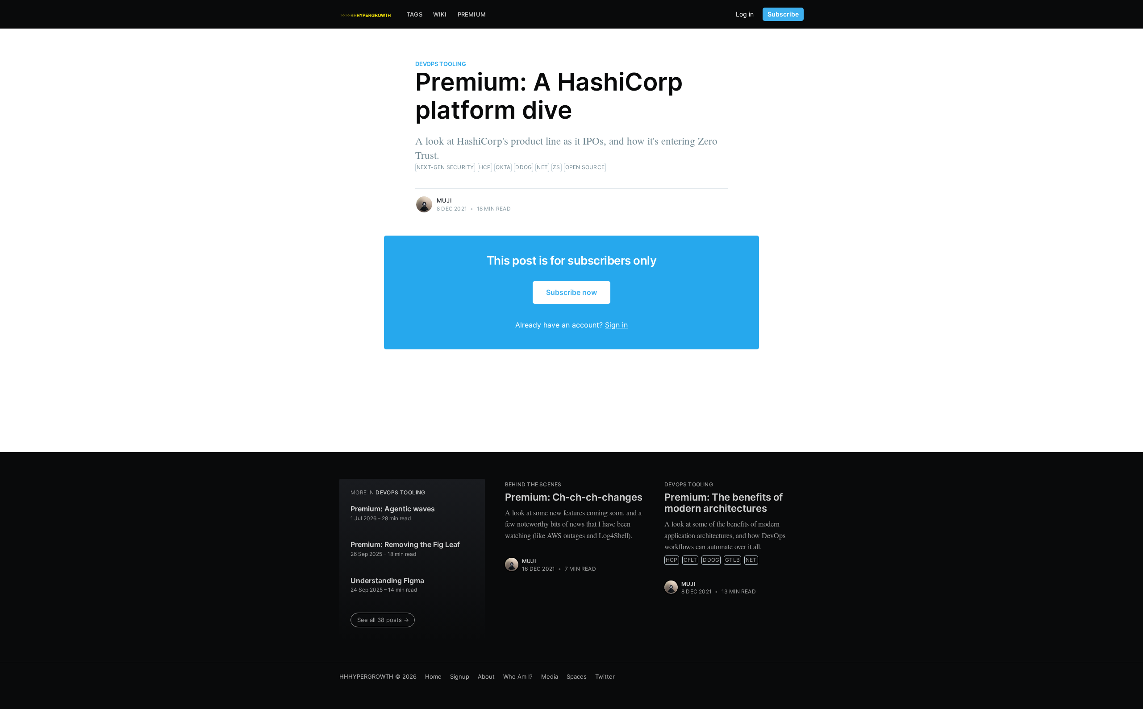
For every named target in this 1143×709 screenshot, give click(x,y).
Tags (414, 14)
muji (444, 200)
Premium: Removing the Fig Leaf (405, 544)
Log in (745, 14)
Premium (472, 14)
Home (433, 676)
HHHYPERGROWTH (366, 676)
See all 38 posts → (383, 619)
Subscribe (783, 14)
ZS (556, 167)
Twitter (605, 676)
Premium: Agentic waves (392, 508)
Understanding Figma (387, 580)
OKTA (503, 167)
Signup (459, 676)
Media (549, 676)
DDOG (523, 167)
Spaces (577, 676)
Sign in (616, 324)
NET (542, 167)
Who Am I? (518, 676)
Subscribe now (571, 292)
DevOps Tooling (440, 63)
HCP (485, 167)
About (486, 676)
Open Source (585, 167)
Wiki (440, 14)
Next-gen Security (445, 167)
